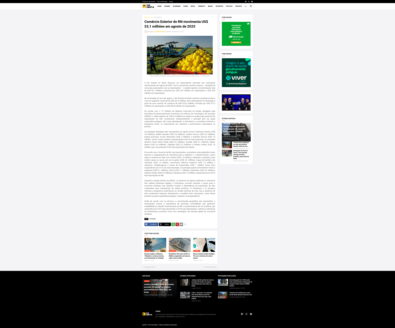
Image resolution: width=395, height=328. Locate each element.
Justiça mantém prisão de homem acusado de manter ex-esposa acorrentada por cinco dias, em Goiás (203, 283)
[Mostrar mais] (185, 224)
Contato (238, 6)
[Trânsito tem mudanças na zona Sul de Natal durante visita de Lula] (227, 145)
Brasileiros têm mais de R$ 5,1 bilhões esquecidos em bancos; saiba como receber (179, 256)
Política (229, 6)
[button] (246, 6)
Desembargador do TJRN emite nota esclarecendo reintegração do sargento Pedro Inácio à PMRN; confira (240, 283)
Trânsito (201, 6)
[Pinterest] (177, 224)
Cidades (167, 6)
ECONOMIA (158, 17)
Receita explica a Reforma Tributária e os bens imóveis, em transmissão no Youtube (154, 256)
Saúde (185, 6)
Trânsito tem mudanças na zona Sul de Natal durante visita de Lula (241, 144)
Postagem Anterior (150, 267)
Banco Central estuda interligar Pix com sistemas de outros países (204, 256)
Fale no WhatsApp (162, 1)
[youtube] (252, 1)
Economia (176, 6)
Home (159, 6)
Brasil (210, 6)
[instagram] (248, 1)
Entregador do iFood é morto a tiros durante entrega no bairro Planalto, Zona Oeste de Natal (241, 154)
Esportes (219, 6)
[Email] (181, 224)
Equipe (171, 1)
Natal (193, 6)
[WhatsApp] (173, 224)
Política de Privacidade (148, 1)
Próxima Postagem (210, 267)
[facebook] (245, 1)
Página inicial (148, 17)
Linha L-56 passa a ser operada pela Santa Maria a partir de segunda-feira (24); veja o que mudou (202, 295)
